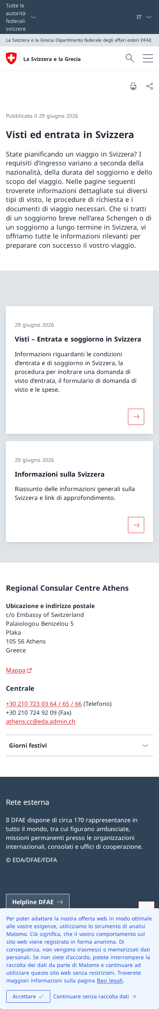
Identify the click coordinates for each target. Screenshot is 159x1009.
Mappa (16, 670)
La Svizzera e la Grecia (52, 58)
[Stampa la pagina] (133, 86)
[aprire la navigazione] (148, 58)
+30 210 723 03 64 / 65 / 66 (44, 704)
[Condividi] (149, 86)
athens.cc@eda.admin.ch (40, 721)
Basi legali (110, 980)
